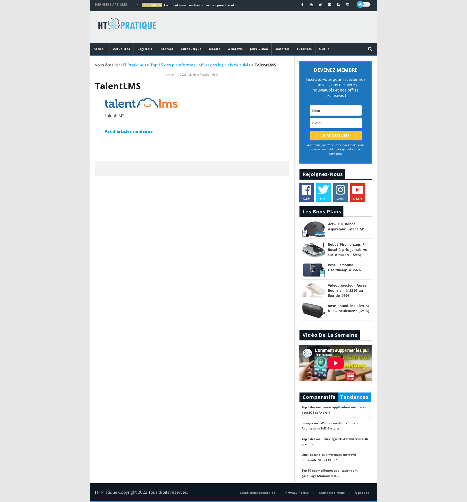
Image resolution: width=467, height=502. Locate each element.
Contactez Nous (332, 493)
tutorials (152, 5)
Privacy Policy (297, 493)
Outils (324, 49)
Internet (166, 49)
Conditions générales (257, 493)
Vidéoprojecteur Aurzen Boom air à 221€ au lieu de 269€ (348, 290)
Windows (235, 49)
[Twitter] (320, 4)
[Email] (329, 4)
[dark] (363, 4)
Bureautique (191, 49)
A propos (362, 493)
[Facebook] (302, 4)
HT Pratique (132, 65)
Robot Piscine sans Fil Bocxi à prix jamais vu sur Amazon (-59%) (347, 249)
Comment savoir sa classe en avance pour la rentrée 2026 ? (200, 5)
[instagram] (347, 4)
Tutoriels (304, 49)
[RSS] (338, 4)
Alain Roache (201, 75)
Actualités (121, 49)
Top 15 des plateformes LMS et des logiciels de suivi (199, 65)
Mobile (214, 49)
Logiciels (144, 49)
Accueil (100, 49)
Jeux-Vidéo (259, 49)
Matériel (282, 49)
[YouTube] (311, 4)
